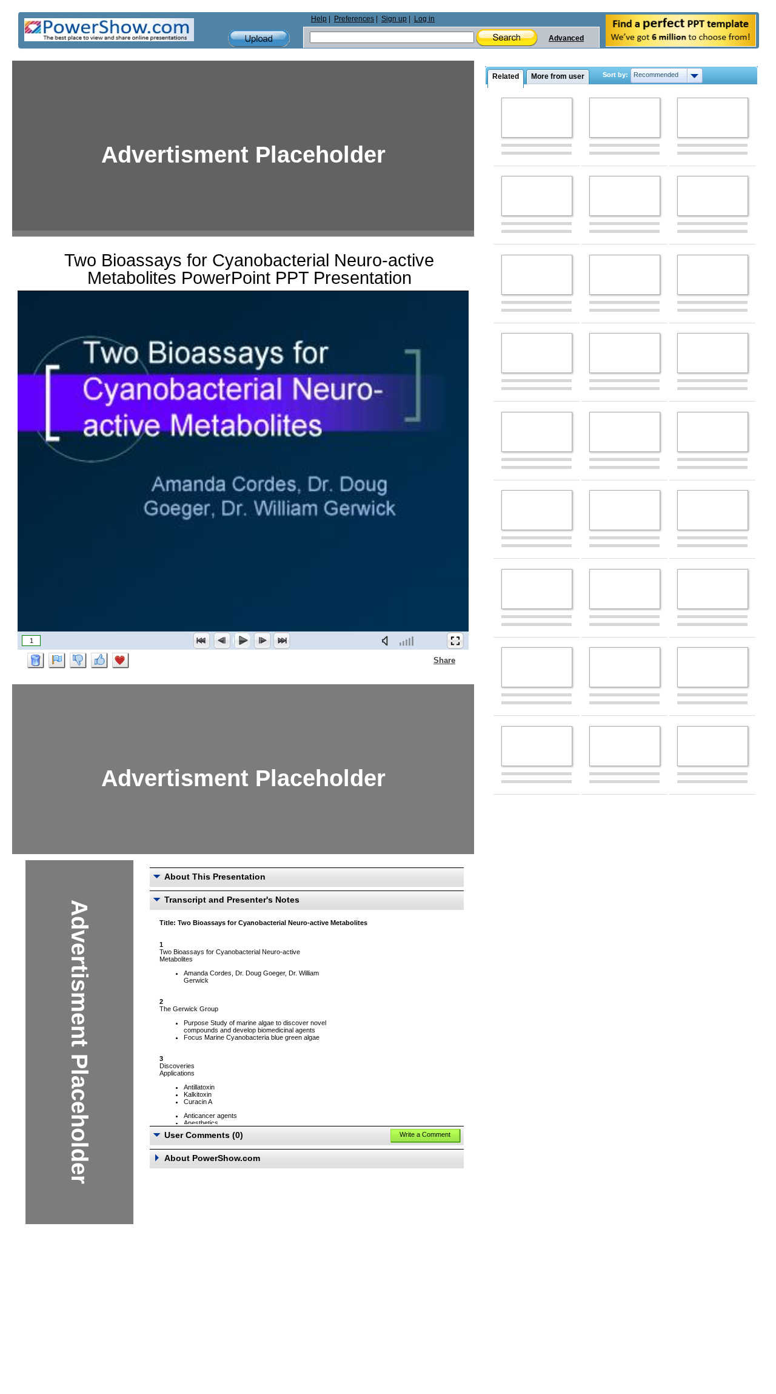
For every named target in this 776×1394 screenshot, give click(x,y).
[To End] (282, 640)
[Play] (242, 640)
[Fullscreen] (455, 640)
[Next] (262, 640)
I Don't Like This (78, 660)
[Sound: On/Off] (387, 640)
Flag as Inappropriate (56, 660)
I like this (99, 660)
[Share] (426, 660)
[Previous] (222, 640)
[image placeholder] (536, 118)
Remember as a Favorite (120, 660)
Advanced (566, 38)
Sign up (394, 19)
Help (319, 19)
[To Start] (202, 640)
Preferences (354, 19)
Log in (424, 19)
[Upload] (259, 38)
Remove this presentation (35, 660)
